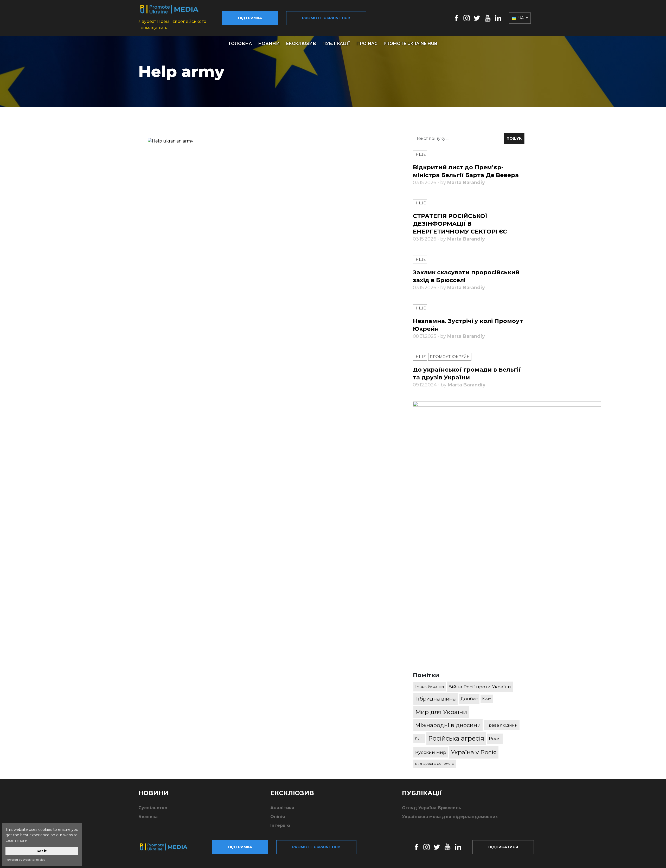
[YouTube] (487, 17)
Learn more (16, 840)
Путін (419, 738)
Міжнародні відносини (448, 725)
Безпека (148, 816)
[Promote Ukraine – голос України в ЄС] (167, 846)
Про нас (366, 43)
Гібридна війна (435, 698)
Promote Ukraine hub (326, 18)
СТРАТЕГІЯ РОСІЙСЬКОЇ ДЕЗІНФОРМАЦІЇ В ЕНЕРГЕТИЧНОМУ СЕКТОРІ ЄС (460, 223)
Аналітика (282, 807)
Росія (495, 738)
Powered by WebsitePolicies (25, 859)
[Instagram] (466, 17)
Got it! (42, 851)
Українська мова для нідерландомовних (450, 816)
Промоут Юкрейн (450, 356)
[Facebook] (456, 17)
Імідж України (429, 686)
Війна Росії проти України (480, 686)
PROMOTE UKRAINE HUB (410, 43)
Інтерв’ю (280, 825)
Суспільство (152, 807)
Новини (269, 43)
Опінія (277, 816)
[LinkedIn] (498, 17)
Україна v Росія (474, 752)
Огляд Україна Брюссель (431, 807)
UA (521, 18)
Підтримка (250, 18)
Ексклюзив (301, 43)
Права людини (501, 725)
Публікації (336, 43)
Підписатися (503, 847)
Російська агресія (456, 738)
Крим (486, 699)
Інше (420, 154)
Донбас (469, 698)
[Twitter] (476, 17)
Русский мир (430, 752)
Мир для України (441, 712)
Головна (240, 43)
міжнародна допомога (434, 764)
